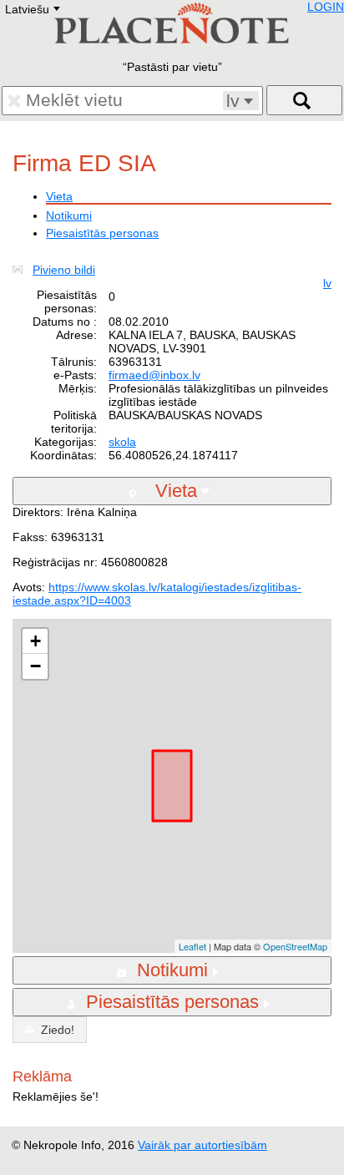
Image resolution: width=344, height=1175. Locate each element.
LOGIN (325, 6)
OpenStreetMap (295, 946)
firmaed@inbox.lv (154, 375)
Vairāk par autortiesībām (202, 1145)
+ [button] (35, 641)
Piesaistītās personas (102, 233)
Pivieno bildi (64, 269)
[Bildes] (21, 269)
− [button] (35, 666)
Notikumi (69, 215)
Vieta (59, 196)
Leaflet (192, 946)
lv (327, 283)
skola (122, 441)
